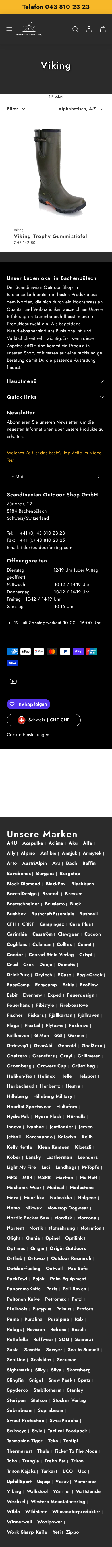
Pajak (39, 1278)
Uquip (44, 1481)
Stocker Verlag (70, 1400)
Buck (76, 904)
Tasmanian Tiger (25, 1440)
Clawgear (69, 934)
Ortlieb (15, 1258)
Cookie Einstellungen (28, 734)
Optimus (17, 1248)
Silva (57, 1370)
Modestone (82, 1187)
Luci (46, 1167)
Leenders (88, 1157)
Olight (14, 1238)
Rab (80, 1319)
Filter (12, 109)
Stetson (40, 1400)
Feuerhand (19, 1005)
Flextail (33, 1025)
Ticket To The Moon (77, 1451)
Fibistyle (46, 1005)
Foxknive (79, 1025)
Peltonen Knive (24, 1299)
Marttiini (66, 1177)
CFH (12, 924)
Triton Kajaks (22, 1471)
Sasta (13, 1349)
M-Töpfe (91, 1167)
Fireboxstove (74, 1005)
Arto (12, 863)
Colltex (65, 944)
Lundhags (66, 1167)
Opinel (53, 1238)
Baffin (89, 863)
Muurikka (35, 1197)
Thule (44, 1451)
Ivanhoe (36, 1126)
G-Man (42, 1035)
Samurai (85, 1339)
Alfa (88, 843)
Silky (41, 1370)
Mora (13, 1197)
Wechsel (17, 1501)
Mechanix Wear (25, 1187)
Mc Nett (89, 1177)
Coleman (42, 944)
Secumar (67, 1359)
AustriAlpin (35, 863)
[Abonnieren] (98, 477)
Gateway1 (18, 1045)
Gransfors (44, 1056)
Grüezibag (84, 1066)
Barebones (19, 873)
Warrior (62, 1491)
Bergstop (71, 873)
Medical (56, 1187)
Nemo (14, 1208)
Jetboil (14, 1136)
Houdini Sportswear (30, 1106)
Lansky (34, 1157)
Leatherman (60, 1157)
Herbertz (51, 1086)
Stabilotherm (48, 1390)
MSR (28, 1177)
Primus (64, 1309)
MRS (12, 1177)
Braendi (51, 893)
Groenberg (20, 1066)
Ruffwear (44, 1339)
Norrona (88, 1218)
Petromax (56, 1299)
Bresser (74, 893)
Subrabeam (20, 1410)
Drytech (44, 974)
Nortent (16, 1228)
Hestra (73, 1086)
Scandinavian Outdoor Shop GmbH (52, 494)
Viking (15, 1491)
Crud (13, 964)
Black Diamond (24, 883)
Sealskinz (42, 1359)
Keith (88, 1136)
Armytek (93, 853)
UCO (68, 1471)
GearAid (44, 1045)
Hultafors (67, 1106)
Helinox (47, 1076)
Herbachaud (21, 1086)
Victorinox (86, 1481)
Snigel (36, 1380)
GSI (59, 1035)
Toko (13, 1461)
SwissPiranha (65, 1420)
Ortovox (37, 1258)
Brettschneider (24, 904)
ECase (65, 974)
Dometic (67, 964)
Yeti (57, 1532)
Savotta (33, 1349)
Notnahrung (63, 1228)
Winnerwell (20, 1522)
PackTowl (18, 1278)
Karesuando (40, 1136)
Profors (86, 1309)
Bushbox (17, 914)
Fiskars (36, 1015)
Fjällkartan (61, 1015)
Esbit (13, 995)
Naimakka (62, 1197)
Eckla (69, 984)
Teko (54, 1440)
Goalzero (18, 1056)
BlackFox (56, 883)
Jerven (86, 1126)
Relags (15, 1329)
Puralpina (59, 1319)
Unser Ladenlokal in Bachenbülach (52, 278)
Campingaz (53, 924)
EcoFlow (90, 984)
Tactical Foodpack (68, 1430)
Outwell (55, 1268)
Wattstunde (89, 1491)
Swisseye (17, 1430)
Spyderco (18, 1390)
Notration (91, 1228)
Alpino (28, 853)
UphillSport (20, 1481)
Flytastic (55, 1025)
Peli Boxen (75, 1288)
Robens (59, 1329)
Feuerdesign (81, 995)
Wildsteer (36, 1511)
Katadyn (68, 1136)
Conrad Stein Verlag (52, 954)
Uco (83, 1471)
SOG (65, 1339)
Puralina (34, 1319)
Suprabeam (51, 1410)
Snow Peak (61, 1380)
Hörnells (77, 1116)
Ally (12, 853)
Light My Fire (22, 1167)
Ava (57, 863)
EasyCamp (19, 984)
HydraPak (19, 1116)
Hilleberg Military (53, 1096)
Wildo (14, 1511)
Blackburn (83, 883)
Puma (14, 1319)
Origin (38, 1248)
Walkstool (38, 1491)
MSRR (45, 1177)
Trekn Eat (56, 1461)
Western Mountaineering (59, 1501)
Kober (14, 1157)
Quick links (22, 397)
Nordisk (64, 1218)
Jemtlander (62, 1126)
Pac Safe (78, 1268)
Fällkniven (19, 1035)
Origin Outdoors (68, 1248)
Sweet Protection (26, 1420)
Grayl (67, 1056)
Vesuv (62, 1481)
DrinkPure (19, 974)
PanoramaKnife (24, 1288)
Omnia (34, 1238)
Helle (67, 1076)
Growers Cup (52, 1066)
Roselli (79, 1329)
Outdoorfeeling (24, 1268)
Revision (37, 1329)
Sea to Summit (84, 1349)
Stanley (76, 1390)
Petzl (78, 1299)
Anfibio (49, 853)
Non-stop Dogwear (68, 1208)
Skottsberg (79, 1370)
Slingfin (16, 1380)
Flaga (14, 1025)
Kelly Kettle (20, 1147)
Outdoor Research (72, 1258)
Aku (74, 843)
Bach (72, 863)
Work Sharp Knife (28, 1532)
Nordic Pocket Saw (29, 1218)
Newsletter (21, 412)
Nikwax (34, 1208)
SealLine (17, 1359)
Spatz (85, 1380)
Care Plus (80, 924)
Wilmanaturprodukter (77, 1511)
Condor (16, 954)
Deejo (46, 964)
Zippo (72, 1532)
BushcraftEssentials (53, 914)
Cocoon (93, 934)
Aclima (57, 843)
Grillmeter (90, 1056)
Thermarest (20, 1451)
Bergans (46, 873)
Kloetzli (84, 1147)
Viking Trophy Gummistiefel (50, 236)
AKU (12, 843)
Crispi (86, 954)
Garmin (77, 1035)
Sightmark (19, 1370)
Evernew (33, 995)
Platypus (42, 1309)
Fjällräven (89, 1015)
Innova (15, 1126)
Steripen (17, 1400)
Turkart (50, 1471)
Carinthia (17, 934)
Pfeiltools (18, 1309)
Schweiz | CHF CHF (49, 720)
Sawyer (55, 1349)
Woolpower (50, 1522)
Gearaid (68, 1045)
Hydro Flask (48, 1116)
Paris (52, 1288)
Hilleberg (18, 1096)
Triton (78, 1461)
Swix (38, 1430)
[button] (9, 29)
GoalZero (93, 1045)
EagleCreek (90, 974)
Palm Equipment (68, 1278)
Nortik (37, 1228)
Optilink (74, 1238)
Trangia (31, 1461)
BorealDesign (22, 893)
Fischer (15, 1015)
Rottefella (18, 1339)
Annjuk (70, 853)
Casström (43, 934)
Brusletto (55, 904)
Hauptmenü (22, 381)
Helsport (87, 1076)
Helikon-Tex (20, 1076)
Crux (29, 964)
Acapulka (33, 843)
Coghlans (18, 944)
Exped (55, 995)
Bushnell (89, 914)
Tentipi (71, 1440)
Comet (85, 944)
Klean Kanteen (54, 1147)
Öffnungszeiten (27, 560)
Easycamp (47, 984)
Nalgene (88, 1197)
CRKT (29, 924)
